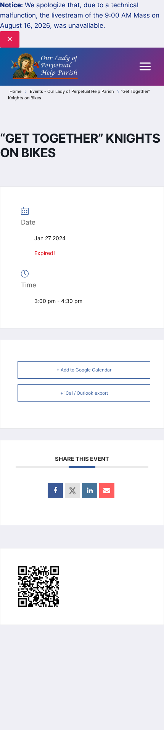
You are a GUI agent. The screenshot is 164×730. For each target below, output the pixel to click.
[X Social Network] (72, 490)
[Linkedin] (89, 490)
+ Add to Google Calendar (83, 370)
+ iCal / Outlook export (84, 393)
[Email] (106, 490)
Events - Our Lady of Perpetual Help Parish (72, 91)
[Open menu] (145, 66)
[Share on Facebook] (55, 490)
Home (16, 91)
